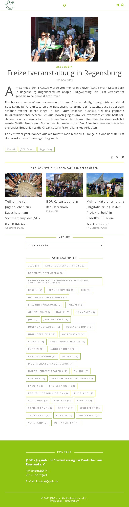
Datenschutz (72, 500)
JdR (32, 319)
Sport (65, 407)
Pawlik (35, 385)
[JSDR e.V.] (9, 5)
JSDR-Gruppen (56, 319)
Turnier (64, 415)
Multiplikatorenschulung (51, 363)
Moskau (70, 356)
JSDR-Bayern (27, 149)
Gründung (39, 312)
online (81, 371)
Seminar (62, 400)
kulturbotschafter (67, 341)
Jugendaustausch (44, 326)
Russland (83, 393)
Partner (36, 378)
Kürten (36, 348)
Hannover (85, 312)
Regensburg (45, 149)
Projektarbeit (62, 385)
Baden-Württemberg (46, 273)
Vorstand (38, 422)
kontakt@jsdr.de (47, 481)
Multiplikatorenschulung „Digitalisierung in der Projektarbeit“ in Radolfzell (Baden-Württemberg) (105, 212)
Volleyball (89, 415)
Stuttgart (39, 415)
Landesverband (42, 356)
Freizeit (11, 149)
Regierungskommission (48, 393)
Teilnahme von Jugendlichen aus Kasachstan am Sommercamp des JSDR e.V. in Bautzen (22, 212)
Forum (75, 304)
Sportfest (90, 407)
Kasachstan (73, 334)
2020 (33, 265)
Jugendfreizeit (41, 334)
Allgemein (64, 66)
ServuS (84, 400)
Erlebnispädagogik (44, 304)
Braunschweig (62, 289)
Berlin (35, 289)
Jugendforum (79, 326)
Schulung (38, 400)
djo (86, 289)
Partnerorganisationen (72, 378)
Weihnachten (66, 422)
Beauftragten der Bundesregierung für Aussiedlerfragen (58, 281)
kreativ (36, 341)
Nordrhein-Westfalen (47, 371)
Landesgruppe (63, 348)
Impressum (56, 500)
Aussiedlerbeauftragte (65, 265)
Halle (62, 312)
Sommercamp (40, 407)
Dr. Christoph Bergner (47, 297)
